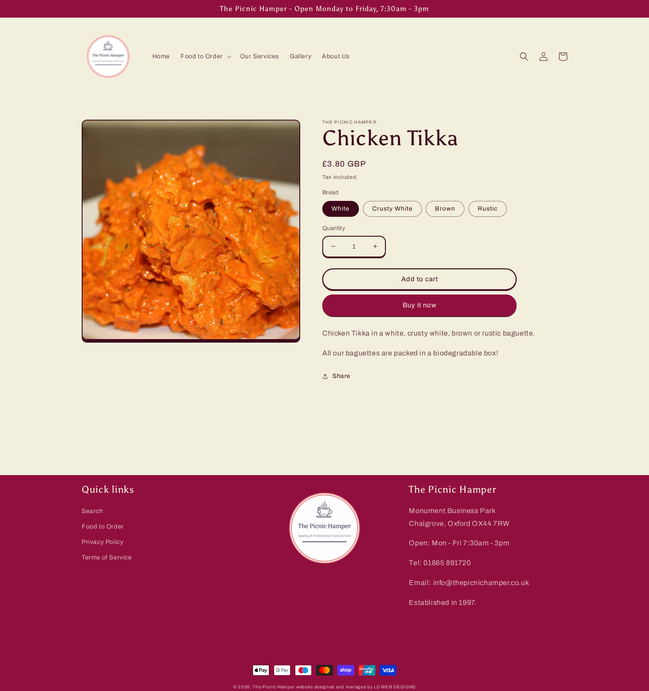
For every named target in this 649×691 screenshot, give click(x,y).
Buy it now (420, 305)
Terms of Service (107, 557)
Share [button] (341, 376)
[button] (205, 56)
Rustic (488, 208)
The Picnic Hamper (273, 686)
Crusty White (392, 208)
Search (92, 511)
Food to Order (103, 526)
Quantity (333, 228)
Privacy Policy (102, 542)
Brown (445, 208)
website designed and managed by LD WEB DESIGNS (356, 686)
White (341, 208)
